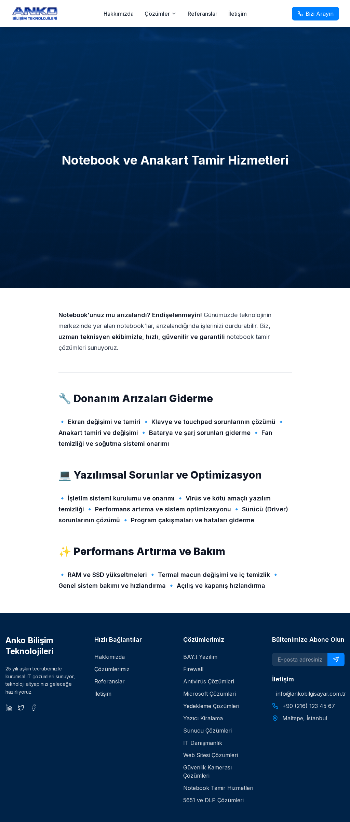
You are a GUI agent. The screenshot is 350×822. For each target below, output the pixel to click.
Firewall (193, 669)
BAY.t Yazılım (200, 656)
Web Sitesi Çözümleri (210, 755)
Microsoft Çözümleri (209, 693)
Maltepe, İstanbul (304, 718)
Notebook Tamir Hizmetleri (218, 787)
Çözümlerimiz (112, 669)
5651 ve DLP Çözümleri (213, 800)
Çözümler (157, 13)
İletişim (237, 13)
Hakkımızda (119, 13)
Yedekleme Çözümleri (211, 706)
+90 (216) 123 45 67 (308, 706)
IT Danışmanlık (202, 742)
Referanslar (202, 13)
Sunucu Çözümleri (207, 730)
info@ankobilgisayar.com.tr (310, 693)
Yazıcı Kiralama (203, 718)
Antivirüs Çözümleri (208, 681)
